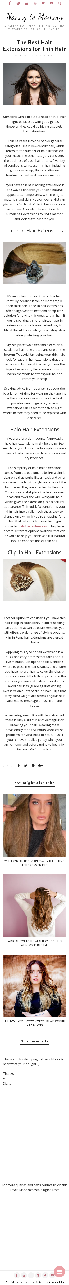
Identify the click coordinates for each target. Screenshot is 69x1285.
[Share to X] (26, 766)
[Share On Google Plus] (40, 766)
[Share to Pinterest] (33, 766)
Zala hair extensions (33, 526)
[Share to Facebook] (19, 766)
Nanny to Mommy (34, 17)
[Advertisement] (34, 1236)
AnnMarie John (56, 1282)
